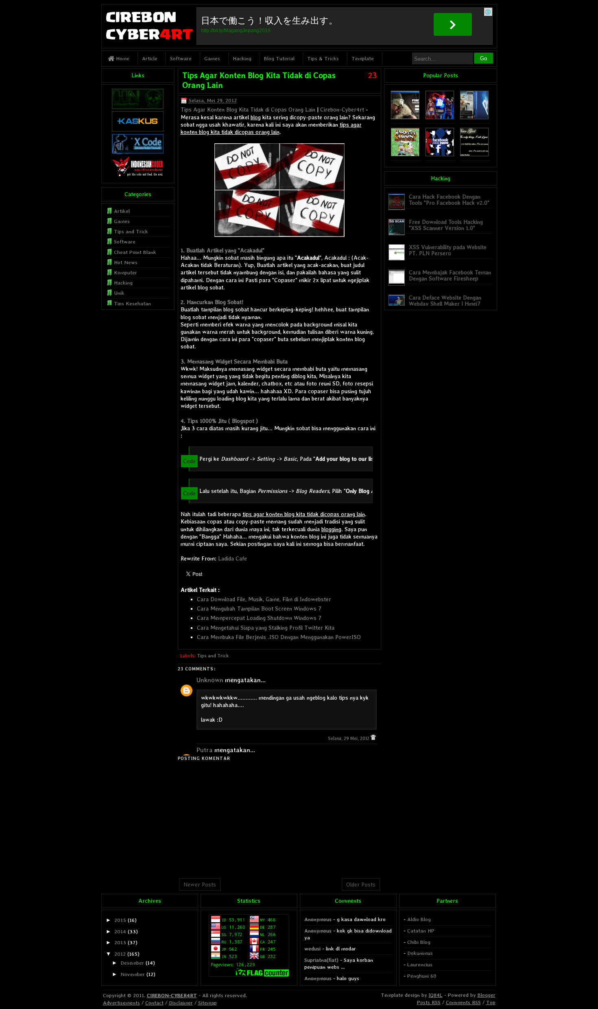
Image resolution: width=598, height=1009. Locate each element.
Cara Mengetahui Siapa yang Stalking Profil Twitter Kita (265, 627)
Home (121, 58)
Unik (119, 293)
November (132, 974)
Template (362, 58)
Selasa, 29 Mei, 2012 (349, 738)
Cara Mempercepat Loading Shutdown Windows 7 (259, 618)
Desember (132, 963)
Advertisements (121, 1003)
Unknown (209, 680)
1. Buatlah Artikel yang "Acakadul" (222, 250)
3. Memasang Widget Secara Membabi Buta (234, 361)
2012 (120, 954)
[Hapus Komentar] (373, 738)
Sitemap (207, 1003)
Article (149, 58)
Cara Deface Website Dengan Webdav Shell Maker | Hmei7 (445, 300)
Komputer (125, 272)
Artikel (122, 211)
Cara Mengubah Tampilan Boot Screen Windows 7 (259, 608)
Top (490, 1002)
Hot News (125, 262)
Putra (204, 750)
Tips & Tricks (323, 58)
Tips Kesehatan (132, 303)
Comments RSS (463, 1002)
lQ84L (436, 995)
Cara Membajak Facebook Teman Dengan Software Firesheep (450, 275)
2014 (120, 931)
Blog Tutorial (279, 58)
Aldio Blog (419, 919)
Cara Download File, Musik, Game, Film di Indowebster (264, 599)
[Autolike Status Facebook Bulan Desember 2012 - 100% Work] (440, 154)
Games (212, 58)
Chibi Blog (418, 942)
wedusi (312, 949)
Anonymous (318, 919)
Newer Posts (199, 884)
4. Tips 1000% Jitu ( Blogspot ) (219, 421)
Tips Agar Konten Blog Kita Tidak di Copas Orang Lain (248, 109)
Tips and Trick (213, 656)
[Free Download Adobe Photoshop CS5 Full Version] (474, 117)
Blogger (486, 995)
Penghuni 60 (421, 976)
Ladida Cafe (232, 558)
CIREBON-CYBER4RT (172, 995)
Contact (154, 1003)
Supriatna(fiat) (321, 960)
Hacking (242, 58)
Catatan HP (420, 931)
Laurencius (419, 964)
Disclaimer (181, 1003)
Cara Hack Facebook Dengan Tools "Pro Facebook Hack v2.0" (449, 199)
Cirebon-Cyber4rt (342, 109)
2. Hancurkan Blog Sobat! (212, 302)
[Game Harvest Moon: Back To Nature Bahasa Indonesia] (405, 154)
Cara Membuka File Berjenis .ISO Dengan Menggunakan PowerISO (279, 637)
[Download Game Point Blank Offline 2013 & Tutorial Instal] (405, 117)
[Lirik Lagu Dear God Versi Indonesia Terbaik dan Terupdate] (474, 154)
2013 (120, 942)
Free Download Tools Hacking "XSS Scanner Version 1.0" (446, 225)
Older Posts (360, 884)
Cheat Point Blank (135, 252)
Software (181, 58)
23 (372, 75)
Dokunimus (420, 953)
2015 (120, 920)
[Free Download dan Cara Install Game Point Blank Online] (440, 117)
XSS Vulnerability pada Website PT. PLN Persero (448, 250)
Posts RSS (429, 1002)
